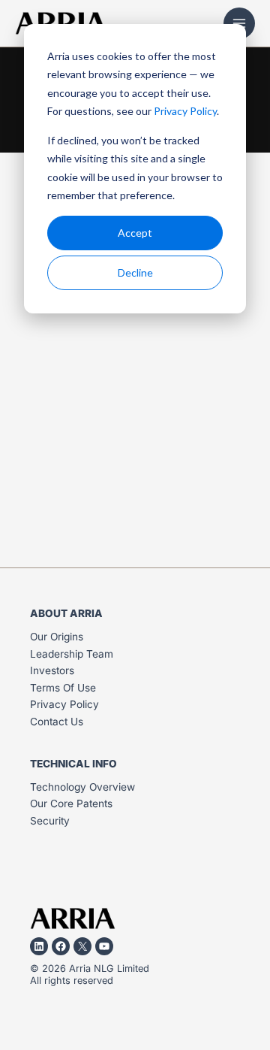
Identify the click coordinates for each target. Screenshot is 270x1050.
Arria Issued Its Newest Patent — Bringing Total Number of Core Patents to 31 (129, 441)
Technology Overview (82, 787)
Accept (135, 232)
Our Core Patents (71, 803)
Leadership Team (71, 654)
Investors (52, 670)
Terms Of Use (63, 688)
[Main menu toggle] (239, 23)
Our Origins (56, 637)
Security (50, 821)
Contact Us (56, 722)
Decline (135, 272)
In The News (52, 398)
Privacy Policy (185, 110)
